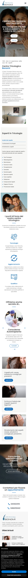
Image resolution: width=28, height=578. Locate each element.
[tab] (14, 140)
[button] (25, 3)
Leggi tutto (9, 380)
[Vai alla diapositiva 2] (14, 349)
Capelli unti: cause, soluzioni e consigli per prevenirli (13, 374)
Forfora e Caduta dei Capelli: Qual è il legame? (12, 403)
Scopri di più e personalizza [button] (14, 575)
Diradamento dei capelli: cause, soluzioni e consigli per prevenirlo (13, 432)
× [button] (26, 549)
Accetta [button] (14, 571)
